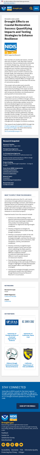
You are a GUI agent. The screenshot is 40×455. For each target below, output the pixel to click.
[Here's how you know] (20, 2)
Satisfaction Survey (8, 438)
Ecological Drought (8, 184)
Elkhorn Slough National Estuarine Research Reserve (12, 365)
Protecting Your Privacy (9, 452)
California (8, 301)
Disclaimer (14, 450)
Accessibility (5, 450)
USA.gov (21, 452)
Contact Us (5, 435)
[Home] (9, 8)
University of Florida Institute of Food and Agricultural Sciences (11, 337)
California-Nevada (10, 296)
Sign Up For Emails (27, 406)
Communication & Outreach (10, 171)
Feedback (4, 433)
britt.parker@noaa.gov (12, 131)
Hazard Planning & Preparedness (12, 180)
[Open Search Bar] (31, 8)
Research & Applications (9, 173)
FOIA (21, 450)
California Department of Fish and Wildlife (28, 365)
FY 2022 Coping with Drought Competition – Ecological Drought (18, 127)
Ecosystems (6, 178)
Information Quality (31, 450)
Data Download (6, 440)
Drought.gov (17, 8)
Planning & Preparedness (10, 169)
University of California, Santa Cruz (28, 335)
